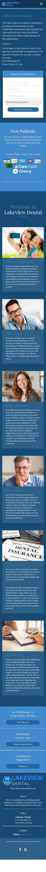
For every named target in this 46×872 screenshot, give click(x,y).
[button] (42, 3)
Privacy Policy (20, 844)
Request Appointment (23, 744)
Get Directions (23, 722)
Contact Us (23, 766)
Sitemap (28, 844)
